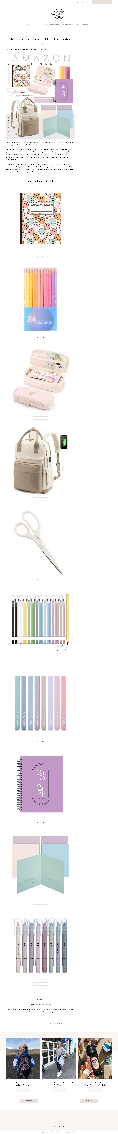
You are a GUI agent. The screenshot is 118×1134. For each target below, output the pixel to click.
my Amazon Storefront (44, 1004)
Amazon (39, 35)
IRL (78, 25)
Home (29, 25)
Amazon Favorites (52, 25)
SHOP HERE (40, 256)
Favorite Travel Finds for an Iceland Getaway (23, 1084)
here (55, 1012)
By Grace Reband (50, 35)
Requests (87, 25)
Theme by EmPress (71, 1132)
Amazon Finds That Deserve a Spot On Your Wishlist (95, 1084)
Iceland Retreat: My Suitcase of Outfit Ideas (59, 1084)
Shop (37, 25)
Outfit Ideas (68, 25)
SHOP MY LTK (40, 999)
